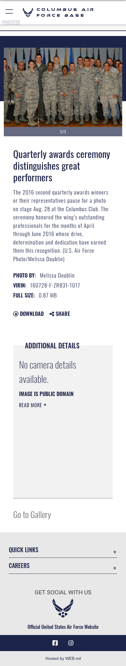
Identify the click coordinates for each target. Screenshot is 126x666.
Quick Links (23, 549)
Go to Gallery (32, 514)
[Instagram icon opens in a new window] (71, 643)
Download (31, 313)
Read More (31, 405)
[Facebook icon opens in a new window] (55, 643)
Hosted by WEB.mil (63, 658)
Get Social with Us (63, 592)
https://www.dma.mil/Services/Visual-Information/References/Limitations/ (54, 479)
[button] (9, 12)
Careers (19, 565)
